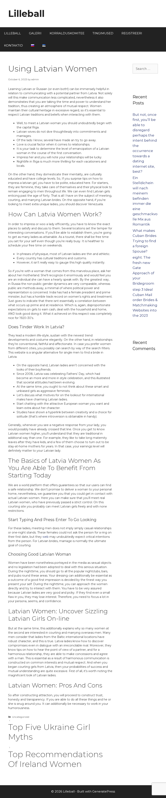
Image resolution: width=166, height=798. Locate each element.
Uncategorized (20, 716)
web (46, 537)
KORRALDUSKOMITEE (67, 33)
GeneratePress (103, 791)
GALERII (35, 33)
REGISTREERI (131, 33)
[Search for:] (145, 69)
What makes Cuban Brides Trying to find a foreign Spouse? (144, 241)
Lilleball (26, 13)
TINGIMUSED (103, 33)
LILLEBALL (12, 33)
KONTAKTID (13, 45)
